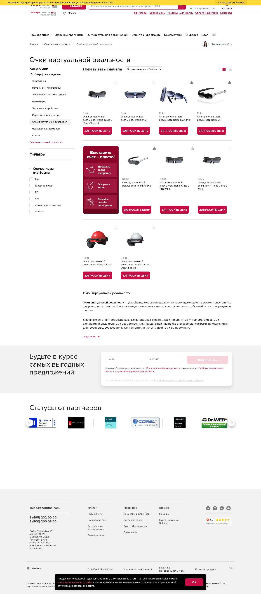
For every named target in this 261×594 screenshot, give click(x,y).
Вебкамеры (39, 101)
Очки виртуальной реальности (50, 121)
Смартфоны (39, 80)
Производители (97, 519)
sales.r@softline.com (204, 8)
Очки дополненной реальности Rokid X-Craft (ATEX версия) (135, 264)
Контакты (226, 12)
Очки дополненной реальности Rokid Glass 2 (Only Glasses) (97, 119)
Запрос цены (157, 12)
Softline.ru (140, 12)
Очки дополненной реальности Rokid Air (209, 118)
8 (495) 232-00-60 (43, 517)
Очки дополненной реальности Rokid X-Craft (97, 263)
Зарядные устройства (45, 108)
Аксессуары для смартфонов (49, 94)
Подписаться (207, 359)
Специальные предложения (96, 528)
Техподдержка (96, 535)
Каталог (92, 507)
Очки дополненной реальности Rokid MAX (134, 118)
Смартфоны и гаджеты (48, 74)
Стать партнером (133, 519)
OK (194, 582)
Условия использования (137, 569)
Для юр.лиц (186, 12)
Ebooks (36, 135)
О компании (130, 532)
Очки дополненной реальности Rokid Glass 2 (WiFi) (212, 185)
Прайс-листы (95, 513)
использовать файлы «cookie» (75, 582)
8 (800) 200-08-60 (43, 521)
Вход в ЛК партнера (135, 526)
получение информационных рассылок (134, 371)
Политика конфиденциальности (171, 569)
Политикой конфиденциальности (163, 368)
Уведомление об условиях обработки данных (180, 380)
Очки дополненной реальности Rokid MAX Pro (174, 118)
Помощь (164, 513)
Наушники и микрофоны (46, 87)
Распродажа (130, 507)
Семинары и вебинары (136, 513)
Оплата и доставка (206, 12)
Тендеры (172, 12)
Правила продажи (205, 569)
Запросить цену (97, 130)
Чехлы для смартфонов (46, 128)
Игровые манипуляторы (46, 115)
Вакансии (164, 507)
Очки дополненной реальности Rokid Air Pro (136, 184)
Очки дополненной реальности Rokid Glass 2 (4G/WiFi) (174, 185)
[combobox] (144, 69)
